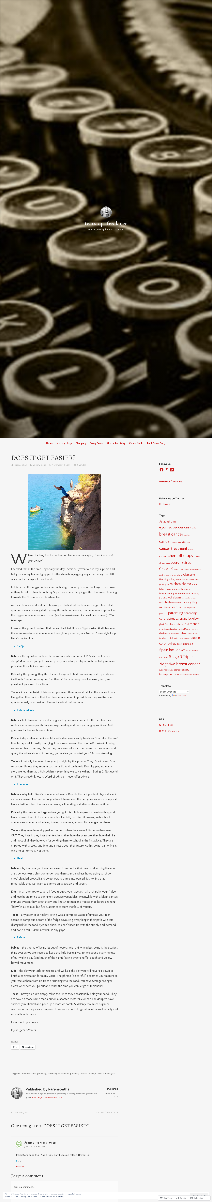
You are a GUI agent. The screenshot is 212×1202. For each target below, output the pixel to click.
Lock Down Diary (156, 443)
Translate (181, 695)
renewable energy (171, 633)
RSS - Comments (170, 731)
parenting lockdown (188, 618)
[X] (166, 469)
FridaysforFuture (195, 569)
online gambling (184, 607)
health (194, 584)
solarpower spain (186, 638)
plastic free (163, 624)
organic (192, 607)
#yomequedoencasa (175, 527)
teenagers (110, 1073)
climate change (165, 563)
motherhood (164, 602)
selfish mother (174, 638)
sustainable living (166, 670)
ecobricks (177, 569)
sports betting (163, 657)
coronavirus (181, 563)
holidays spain (165, 589)
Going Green (96, 443)
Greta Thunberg (193, 579)
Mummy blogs (64, 443)
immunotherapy (166, 593)
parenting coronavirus (58, 1073)
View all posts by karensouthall (47, 1097)
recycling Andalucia (167, 629)
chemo (163, 556)
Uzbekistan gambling (185, 674)
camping (187, 535)
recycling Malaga (183, 629)
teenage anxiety (96, 1073)
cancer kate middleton (181, 542)
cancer (165, 541)
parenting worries (78, 1073)
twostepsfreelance (170, 481)
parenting (41, 1073)
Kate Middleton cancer (184, 593)
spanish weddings (192, 650)
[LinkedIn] (172, 469)
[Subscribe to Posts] (160, 725)
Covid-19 (166, 569)
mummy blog (190, 602)
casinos (190, 549)
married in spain (190, 598)
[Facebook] (161, 469)
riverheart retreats (186, 633)
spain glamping (185, 643)
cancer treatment (173, 549)
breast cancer (171, 534)
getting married (171, 575)
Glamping (81, 443)
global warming (182, 579)
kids (165, 598)
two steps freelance (106, 223)
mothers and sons (176, 602)
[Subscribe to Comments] (160, 731)
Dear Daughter (19, 1113)
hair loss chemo (180, 584)
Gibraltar (180, 575)
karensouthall (20, 465)
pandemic (163, 613)
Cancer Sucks (136, 443)
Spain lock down (172, 650)
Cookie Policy (58, 1197)
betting (194, 528)
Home (49, 443)
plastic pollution (176, 624)
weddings (196, 674)
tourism (174, 674)
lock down (174, 597)
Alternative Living (116, 443)
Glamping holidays (168, 579)
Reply (21, 1166)
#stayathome (168, 521)
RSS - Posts (167, 725)
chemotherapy (180, 555)
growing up (164, 584)
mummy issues (29, 1073)
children (197, 556)
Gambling (162, 575)
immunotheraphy (181, 589)
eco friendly (185, 569)
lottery (182, 598)
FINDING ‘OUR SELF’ (106, 1113)
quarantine (192, 624)
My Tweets (164, 504)
